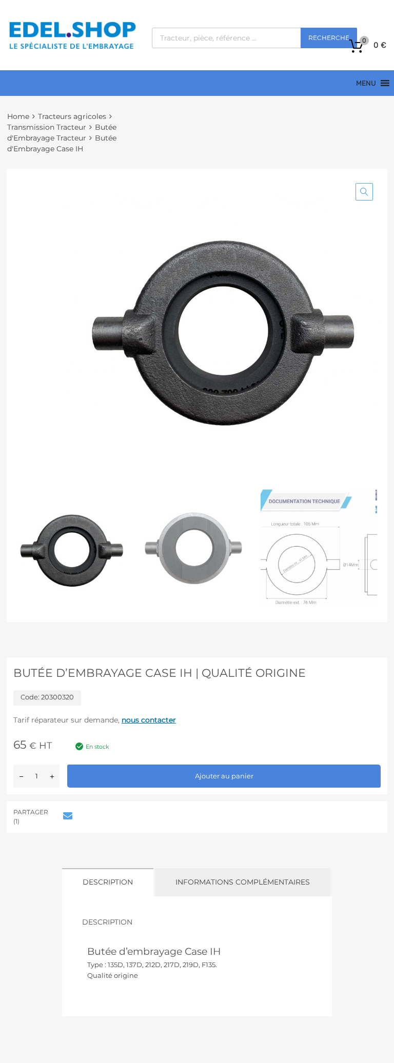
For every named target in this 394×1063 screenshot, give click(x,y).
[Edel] (72, 48)
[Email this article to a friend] (66, 816)
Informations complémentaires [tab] (242, 882)
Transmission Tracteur (46, 127)
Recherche (328, 38)
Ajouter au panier (224, 776)
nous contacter (149, 720)
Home (18, 116)
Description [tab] (108, 882)
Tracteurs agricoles (72, 116)
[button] (364, 191)
